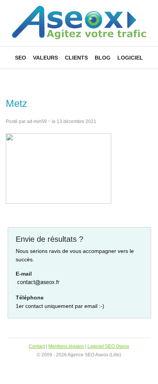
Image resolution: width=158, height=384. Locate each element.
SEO (20, 58)
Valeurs (45, 58)
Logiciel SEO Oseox (108, 346)
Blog (102, 58)
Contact (37, 346)
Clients (76, 58)
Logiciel (130, 58)
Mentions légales (66, 346)
